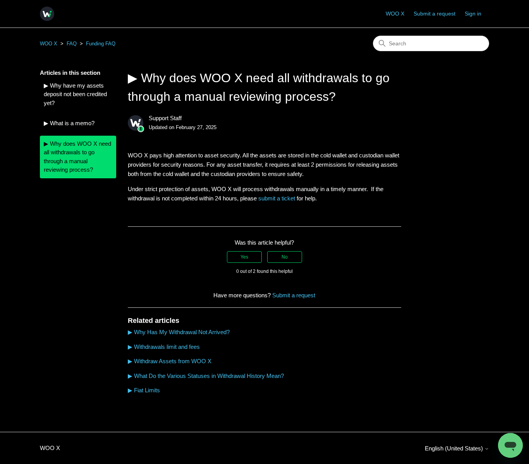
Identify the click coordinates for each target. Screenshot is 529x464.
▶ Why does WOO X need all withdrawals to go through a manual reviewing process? (77, 156)
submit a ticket (276, 198)
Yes (244, 257)
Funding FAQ (100, 44)
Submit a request (434, 13)
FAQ (72, 44)
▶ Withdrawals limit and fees (164, 346)
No (285, 257)
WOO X (395, 13)
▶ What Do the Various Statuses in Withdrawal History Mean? (206, 376)
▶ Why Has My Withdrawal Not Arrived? (179, 332)
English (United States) (454, 448)
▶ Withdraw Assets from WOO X (169, 361)
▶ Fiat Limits (144, 390)
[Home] (47, 14)
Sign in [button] (473, 13)
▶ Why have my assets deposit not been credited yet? (75, 94)
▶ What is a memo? (69, 123)
